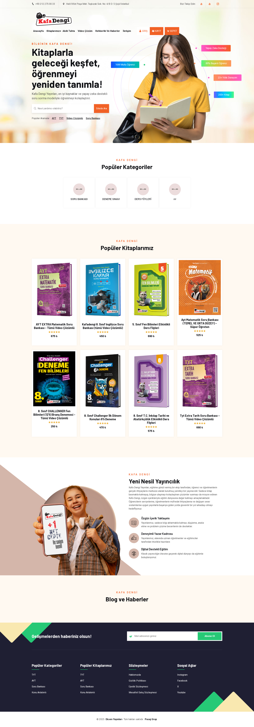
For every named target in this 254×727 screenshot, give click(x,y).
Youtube (181, 692)
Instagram (182, 674)
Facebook (182, 680)
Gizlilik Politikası (137, 680)
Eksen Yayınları (114, 719)
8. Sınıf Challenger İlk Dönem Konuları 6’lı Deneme (102, 417)
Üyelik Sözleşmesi (138, 686)
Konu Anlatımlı (39, 692)
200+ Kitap (223, 96)
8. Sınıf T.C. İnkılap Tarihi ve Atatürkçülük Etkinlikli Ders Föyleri (151, 419)
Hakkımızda (135, 674)
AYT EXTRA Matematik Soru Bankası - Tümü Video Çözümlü (54, 326)
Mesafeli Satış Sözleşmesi (143, 692)
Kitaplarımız (53, 31)
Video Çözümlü (74, 118)
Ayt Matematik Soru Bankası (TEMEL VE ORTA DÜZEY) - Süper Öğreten (199, 323)
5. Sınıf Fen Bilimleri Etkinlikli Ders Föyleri (151, 326)
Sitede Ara (101, 108)
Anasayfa (38, 31)
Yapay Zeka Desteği (214, 46)
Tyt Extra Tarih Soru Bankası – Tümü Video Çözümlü (200, 417)
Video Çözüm (85, 31)
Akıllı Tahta (69, 31)
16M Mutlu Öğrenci (123, 67)
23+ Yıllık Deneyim (227, 78)
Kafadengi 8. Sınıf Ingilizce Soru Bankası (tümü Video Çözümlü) (103, 326)
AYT (54, 118)
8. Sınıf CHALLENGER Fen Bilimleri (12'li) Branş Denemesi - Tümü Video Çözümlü (54, 414)
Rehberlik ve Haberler (107, 31)
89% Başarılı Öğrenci (217, 65)
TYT (61, 118)
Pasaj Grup (151, 719)
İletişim (127, 31)
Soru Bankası (93, 118)
